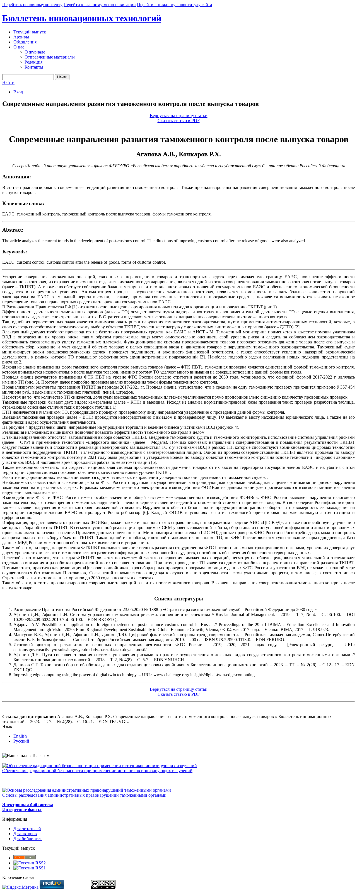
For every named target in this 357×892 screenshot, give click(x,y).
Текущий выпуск (29, 32)
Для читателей (27, 828)
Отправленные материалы (50, 57)
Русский (21, 741)
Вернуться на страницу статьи (179, 115)
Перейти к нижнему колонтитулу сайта (174, 4)
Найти (62, 77)
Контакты (34, 67)
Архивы (21, 37)
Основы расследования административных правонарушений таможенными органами (84, 795)
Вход (18, 91)
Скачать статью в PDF (179, 120)
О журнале (35, 52)
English (20, 736)
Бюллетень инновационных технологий (81, 18)
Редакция (33, 62)
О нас (18, 47)
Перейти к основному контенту (32, 4)
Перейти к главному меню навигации (100, 4)
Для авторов (25, 833)
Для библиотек (27, 838)
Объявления (25, 42)
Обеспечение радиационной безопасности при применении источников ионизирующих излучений (97, 770)
